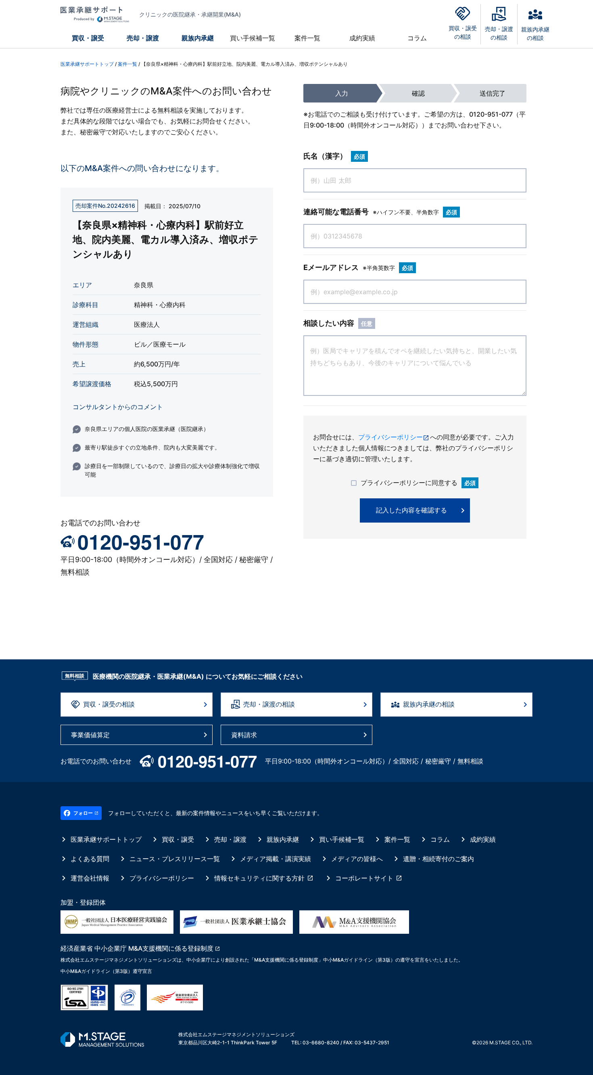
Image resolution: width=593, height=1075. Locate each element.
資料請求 (244, 735)
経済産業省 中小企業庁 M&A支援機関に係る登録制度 (137, 948)
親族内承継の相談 (429, 704)
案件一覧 (307, 38)
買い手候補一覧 (252, 38)
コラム (417, 38)
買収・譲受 (88, 38)
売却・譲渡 (143, 38)
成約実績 (362, 38)
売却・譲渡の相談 (269, 704)
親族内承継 (198, 38)
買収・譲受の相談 (109, 704)
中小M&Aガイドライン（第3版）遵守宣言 (106, 971)
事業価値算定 (90, 735)
